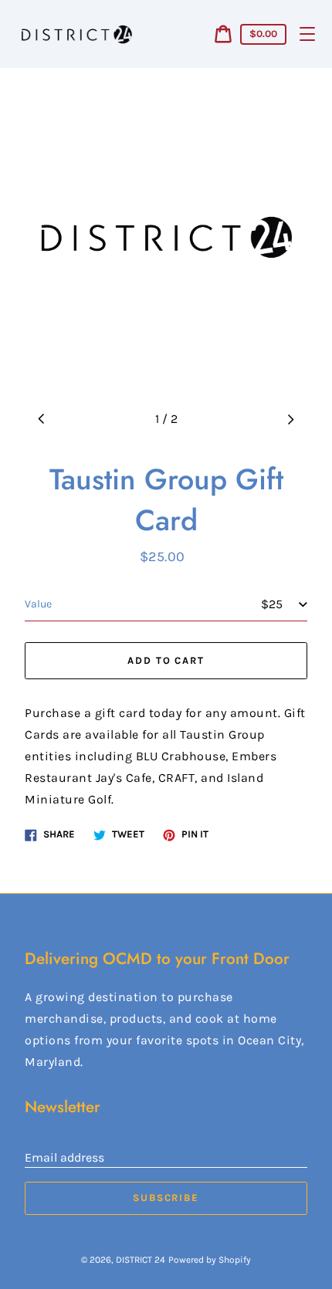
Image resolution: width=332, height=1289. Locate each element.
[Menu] (307, 34)
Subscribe (166, 1197)
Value (38, 604)
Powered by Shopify (209, 1259)
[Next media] (290, 419)
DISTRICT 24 (140, 1259)
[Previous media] (42, 419)
